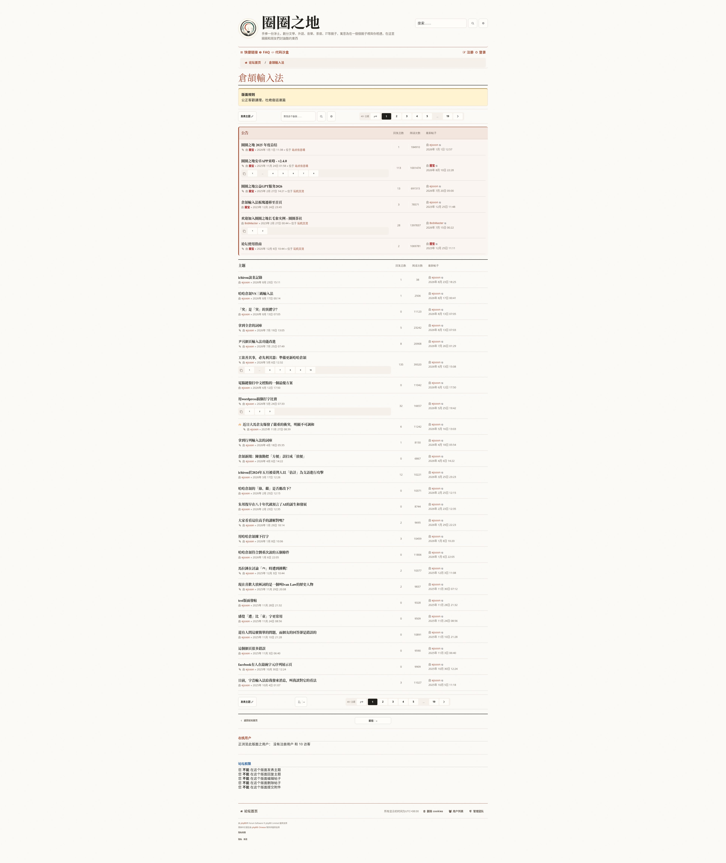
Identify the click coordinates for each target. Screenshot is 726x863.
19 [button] (447, 116)
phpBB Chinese (259, 827)
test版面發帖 (247, 600)
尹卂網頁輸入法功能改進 (257, 341)
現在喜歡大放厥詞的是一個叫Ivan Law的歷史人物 (275, 584)
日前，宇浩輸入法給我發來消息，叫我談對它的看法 (277, 680)
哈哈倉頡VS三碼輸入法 (255, 293)
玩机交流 (298, 191)
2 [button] (396, 116)
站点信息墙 (298, 149)
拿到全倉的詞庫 (250, 325)
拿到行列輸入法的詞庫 (255, 440)
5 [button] (427, 116)
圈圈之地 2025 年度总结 (259, 144)
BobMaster (251, 223)
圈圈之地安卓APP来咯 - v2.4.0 (264, 160)
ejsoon (434, 145)
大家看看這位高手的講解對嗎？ (262, 520)
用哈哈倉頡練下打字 (253, 536)
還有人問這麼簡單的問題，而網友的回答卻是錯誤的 (277, 632)
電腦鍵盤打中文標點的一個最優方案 (265, 382)
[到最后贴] (440, 145)
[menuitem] (264, 52)
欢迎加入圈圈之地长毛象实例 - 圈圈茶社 (271, 218)
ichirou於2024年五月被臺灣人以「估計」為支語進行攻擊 (280, 472)
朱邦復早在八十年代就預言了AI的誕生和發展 (272, 504)
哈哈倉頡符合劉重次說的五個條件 (263, 552)
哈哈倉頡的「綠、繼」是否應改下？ (265, 488)
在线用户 (244, 738)
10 (311, 370)
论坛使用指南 (251, 243)
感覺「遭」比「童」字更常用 (260, 616)
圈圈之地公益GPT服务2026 (261, 186)
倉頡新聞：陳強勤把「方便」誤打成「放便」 (272, 456)
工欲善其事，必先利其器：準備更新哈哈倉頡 (272, 357)
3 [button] (406, 116)
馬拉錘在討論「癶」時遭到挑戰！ (263, 568)
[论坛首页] (248, 28)
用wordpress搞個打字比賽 (257, 398)
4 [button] (417, 116)
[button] (375, 116)
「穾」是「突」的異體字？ (258, 309)
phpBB (244, 823)
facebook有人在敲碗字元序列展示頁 (265, 664)
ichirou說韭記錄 (250, 277)
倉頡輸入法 (261, 78)
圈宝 (251, 149)
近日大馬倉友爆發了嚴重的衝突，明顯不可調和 (278, 424)
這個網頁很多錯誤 (251, 648)
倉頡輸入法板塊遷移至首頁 (261, 202)
